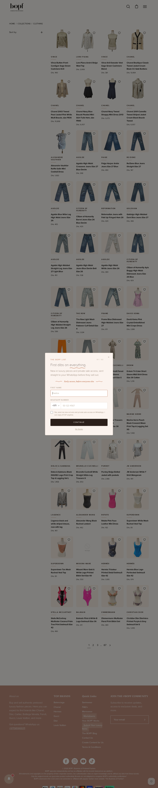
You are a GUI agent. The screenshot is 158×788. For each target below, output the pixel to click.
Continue (79, 422)
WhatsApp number (59, 400)
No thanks (79, 429)
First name (56, 388)
